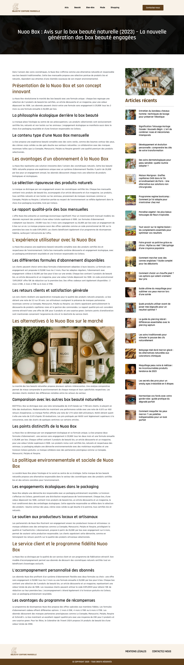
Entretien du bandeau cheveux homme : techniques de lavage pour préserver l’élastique (154, 113)
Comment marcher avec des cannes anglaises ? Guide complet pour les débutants (155, 260)
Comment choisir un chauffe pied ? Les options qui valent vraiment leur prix (156, 276)
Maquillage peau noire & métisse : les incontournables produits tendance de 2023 (155, 368)
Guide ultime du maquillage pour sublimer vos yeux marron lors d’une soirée (155, 291)
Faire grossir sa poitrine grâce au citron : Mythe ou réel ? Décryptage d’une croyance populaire (156, 245)
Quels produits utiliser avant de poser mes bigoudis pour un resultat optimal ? (154, 306)
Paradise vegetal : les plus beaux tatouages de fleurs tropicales (155, 213)
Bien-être (90, 7)
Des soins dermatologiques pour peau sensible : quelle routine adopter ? (155, 162)
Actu (67, 7)
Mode (102, 7)
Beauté (77, 7)
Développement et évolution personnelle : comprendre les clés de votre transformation (155, 147)
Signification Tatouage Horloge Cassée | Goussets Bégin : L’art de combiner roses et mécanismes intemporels (155, 131)
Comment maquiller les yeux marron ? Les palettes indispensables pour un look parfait (153, 416)
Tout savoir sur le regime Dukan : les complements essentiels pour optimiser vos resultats (155, 230)
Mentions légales (135, 651)
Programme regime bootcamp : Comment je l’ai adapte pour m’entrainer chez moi (154, 199)
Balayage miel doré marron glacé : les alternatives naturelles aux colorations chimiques (156, 353)
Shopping (115, 7)
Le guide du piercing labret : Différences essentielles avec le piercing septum (154, 322)
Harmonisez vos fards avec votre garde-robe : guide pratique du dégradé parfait (155, 398)
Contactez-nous (161, 651)
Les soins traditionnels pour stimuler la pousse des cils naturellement (153, 337)
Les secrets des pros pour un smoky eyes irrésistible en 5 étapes (156, 382)
